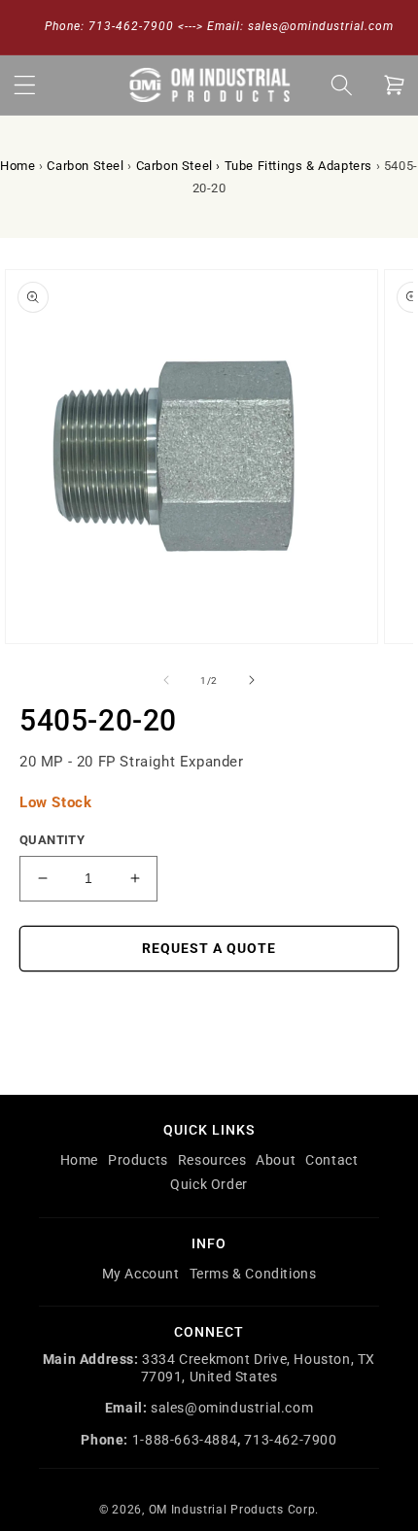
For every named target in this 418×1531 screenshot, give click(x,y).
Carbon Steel (85, 165)
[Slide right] (251, 680)
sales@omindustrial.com (232, 1407)
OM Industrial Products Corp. (234, 1509)
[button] (24, 84)
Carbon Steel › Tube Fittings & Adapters (254, 165)
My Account (141, 1273)
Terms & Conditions (253, 1273)
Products (138, 1160)
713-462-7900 (290, 1439)
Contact (331, 1160)
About (276, 1160)
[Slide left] (166, 680)
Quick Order (209, 1184)
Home (17, 165)
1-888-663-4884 (184, 1439)
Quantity (52, 840)
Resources (212, 1160)
